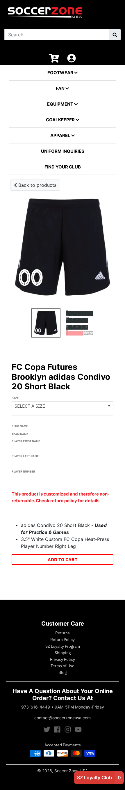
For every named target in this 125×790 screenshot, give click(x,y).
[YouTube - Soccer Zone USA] (78, 729)
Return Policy (62, 639)
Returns (62, 632)
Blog (62, 672)
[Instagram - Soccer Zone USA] (67, 729)
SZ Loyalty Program (62, 646)
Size (15, 398)
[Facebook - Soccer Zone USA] (57, 729)
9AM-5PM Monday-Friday (79, 706)
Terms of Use (62, 665)
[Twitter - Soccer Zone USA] (46, 729)
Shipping (63, 652)
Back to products (36, 185)
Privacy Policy (62, 659)
